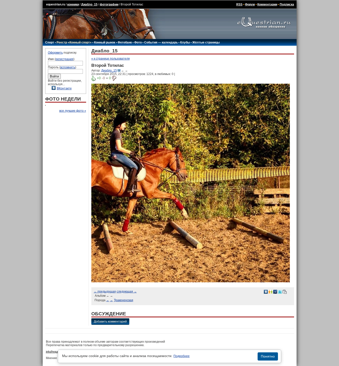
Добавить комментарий (110, 321)
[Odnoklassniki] (270, 291)
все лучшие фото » (72, 110)
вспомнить (67, 67)
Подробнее (181, 356)
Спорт (49, 42)
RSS (239, 4)
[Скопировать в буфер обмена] (285, 291)
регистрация (64, 59)
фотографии (109, 4)
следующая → (127, 291)
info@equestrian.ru (57, 351)
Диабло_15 (89, 4)
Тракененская (123, 300)
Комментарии (267, 4)
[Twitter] (280, 291)
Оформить (55, 52)
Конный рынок (104, 42)
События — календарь (161, 42)
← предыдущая (105, 291)
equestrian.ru (55, 4)
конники (73, 4)
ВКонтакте (64, 88)
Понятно (268, 356)
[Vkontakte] (266, 291)
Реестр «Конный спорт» (74, 42)
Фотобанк (125, 42)
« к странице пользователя (110, 58)
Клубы (185, 42)
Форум (250, 4)
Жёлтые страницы (206, 42)
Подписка (287, 4)
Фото (138, 42)
